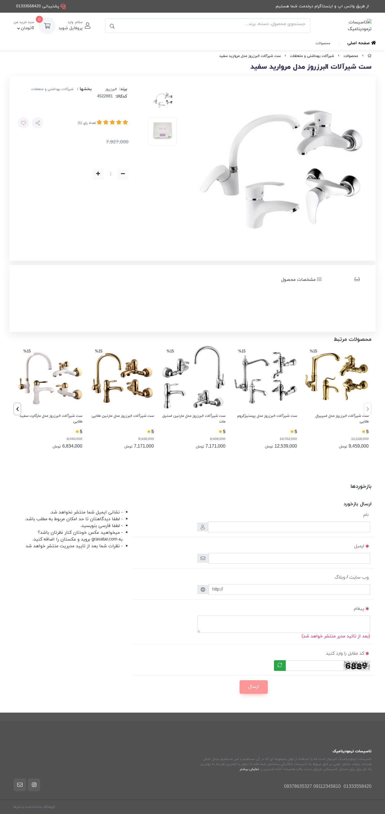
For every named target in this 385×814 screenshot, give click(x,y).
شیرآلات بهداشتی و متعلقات (312, 56)
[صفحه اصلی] (369, 56)
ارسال (253, 686)
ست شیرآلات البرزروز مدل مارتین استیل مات (193, 418)
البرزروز (111, 89)
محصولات (323, 43)
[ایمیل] (20, 785)
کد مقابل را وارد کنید (345, 653)
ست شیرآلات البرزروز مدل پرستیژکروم (267, 416)
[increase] (98, 174)
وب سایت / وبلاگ (352, 577)
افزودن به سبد (47, 174)
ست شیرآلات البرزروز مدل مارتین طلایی (123, 416)
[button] (17, 409)
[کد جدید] (280, 665)
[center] (111, 26)
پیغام (359, 609)
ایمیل (359, 546)
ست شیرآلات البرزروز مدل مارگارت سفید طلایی (51, 418)
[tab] (348, 279)
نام (366, 515)
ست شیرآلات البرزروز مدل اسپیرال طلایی (342, 418)
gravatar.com (104, 539)
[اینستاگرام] (34, 785)
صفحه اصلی (359, 43)
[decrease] (123, 174)
